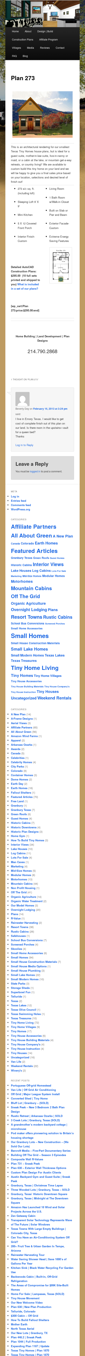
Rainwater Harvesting (24, 923)
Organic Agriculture (28, 603)
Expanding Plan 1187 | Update (30, 1346)
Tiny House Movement (25, 1298)
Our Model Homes (22, 905)
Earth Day (17, 784)
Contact (60, 47)
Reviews (45, 47)
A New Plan (63, 536)
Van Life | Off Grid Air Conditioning (33, 1090)
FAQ (14, 56)
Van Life (16, 1062)
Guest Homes (57, 558)
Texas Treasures (24, 660)
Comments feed (21, 505)
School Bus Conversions (27, 623)
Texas (14, 1001)
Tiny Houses (48, 691)
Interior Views (48, 564)
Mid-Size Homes (31, 576)
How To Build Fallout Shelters (30, 1320)
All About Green (31, 535)
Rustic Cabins (57, 617)
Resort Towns (26, 616)
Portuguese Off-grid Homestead (31, 1085)
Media (30, 47)
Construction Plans (22, 39)
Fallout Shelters (21, 792)
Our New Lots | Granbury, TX (29, 1333)
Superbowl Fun (21, 992)
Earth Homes (46, 543)
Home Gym (18, 836)
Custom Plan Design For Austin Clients (36, 1172)
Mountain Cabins (31, 588)
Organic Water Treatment (26, 901)
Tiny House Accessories (26, 681)
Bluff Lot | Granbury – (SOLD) (29, 1103)
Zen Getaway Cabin (23, 1216)
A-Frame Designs (22, 718)
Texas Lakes (55, 655)
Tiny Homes (22, 675)
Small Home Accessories (26, 628)
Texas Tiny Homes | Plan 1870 (30, 1350)
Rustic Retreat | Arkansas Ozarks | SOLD (37, 1116)
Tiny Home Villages (47, 675)
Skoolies (16, 949)
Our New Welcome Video (27, 1302)
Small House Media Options (29, 966)
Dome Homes (19, 779)
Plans (53, 609)
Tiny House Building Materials (27, 686)
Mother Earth (19, 1324)
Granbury (17, 805)
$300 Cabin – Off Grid (24, 1316)
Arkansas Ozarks (21, 745)
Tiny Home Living (35, 668)
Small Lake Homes (29, 649)
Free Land (17, 801)
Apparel (16, 740)
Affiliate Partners (33, 526)
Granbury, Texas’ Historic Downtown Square (39, 1194)
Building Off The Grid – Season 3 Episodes (38, 1155)
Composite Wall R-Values (27, 1159)
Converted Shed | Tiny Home (29, 1098)
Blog (25, 56)
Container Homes (22, 775)
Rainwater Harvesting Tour (28, 1255)
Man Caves (18, 862)
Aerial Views (19, 723)
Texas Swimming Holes (26, 1014)
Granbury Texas (21, 558)
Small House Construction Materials (35, 643)
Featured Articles (34, 551)
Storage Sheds (20, 988)
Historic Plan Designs (25, 831)
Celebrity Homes (21, 762)
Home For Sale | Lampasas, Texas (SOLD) (37, 1294)
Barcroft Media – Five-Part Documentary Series (41, 1151)
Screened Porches (55, 623)
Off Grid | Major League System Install (35, 1094)
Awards (15, 749)
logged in (35, 471)
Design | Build (45, 31)
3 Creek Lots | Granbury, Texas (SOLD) (35, 1120)
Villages (16, 47)
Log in (15, 496)
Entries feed (18, 501)
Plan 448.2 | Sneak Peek (26, 1337)
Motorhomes (22, 581)
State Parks (18, 983)
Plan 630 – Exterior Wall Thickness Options (38, 1168)
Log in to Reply (24, 445)
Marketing (16, 576)
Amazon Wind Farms (24, 736)
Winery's (16, 1070)
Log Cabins (41, 570)
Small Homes (30, 635)
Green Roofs (41, 558)
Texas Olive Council (23, 1010)
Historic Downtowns (24, 827)
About (28, 31)
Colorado (27, 543)
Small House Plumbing (26, 970)
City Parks (17, 766)
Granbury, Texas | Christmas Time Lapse (37, 1185)
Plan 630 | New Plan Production (31, 1307)
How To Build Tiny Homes (27, 840)
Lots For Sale (59, 570)
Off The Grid (25, 596)
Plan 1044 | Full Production (28, 1341)
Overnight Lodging (29, 609)
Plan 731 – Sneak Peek (25, 1163)
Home (15, 31)
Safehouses (18, 936)
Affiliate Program (48, 39)
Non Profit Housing (23, 888)
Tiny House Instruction (23, 692)
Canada (15, 543)
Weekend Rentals (54, 698)
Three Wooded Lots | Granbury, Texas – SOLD (40, 1190)
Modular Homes (53, 576)
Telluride (16, 996)
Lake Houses (21, 570)
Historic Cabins (21, 565)
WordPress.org (20, 509)
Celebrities (18, 758)
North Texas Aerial (22, 1329)
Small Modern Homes (27, 655)
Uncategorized (24, 698)
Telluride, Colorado (23, 1311)
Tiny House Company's (57, 686)
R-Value (16, 918)
